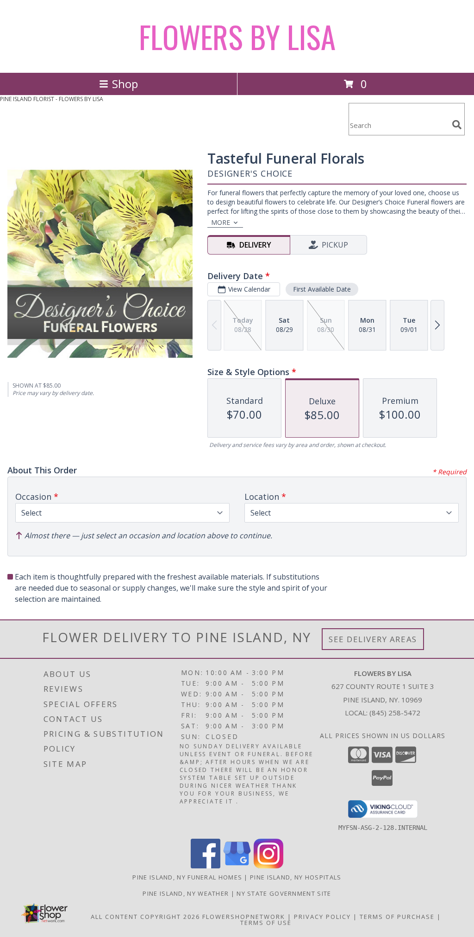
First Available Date (322, 289)
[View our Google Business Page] (237, 865)
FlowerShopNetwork (243, 916)
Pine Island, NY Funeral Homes (187, 877)
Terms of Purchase (397, 916)
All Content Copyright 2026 (145, 916)
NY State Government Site (284, 893)
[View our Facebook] (205, 865)
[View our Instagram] (268, 865)
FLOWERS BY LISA (237, 36)
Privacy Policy (322, 916)
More (220, 222)
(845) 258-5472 (394, 712)
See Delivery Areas (373, 639)
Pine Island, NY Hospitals (296, 877)
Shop (125, 83)
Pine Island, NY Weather (186, 893)
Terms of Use (266, 922)
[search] (456, 125)
